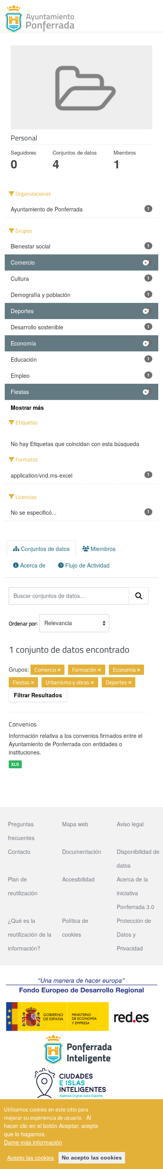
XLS (15, 764)
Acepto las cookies (30, 1158)
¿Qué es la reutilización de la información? (29, 934)
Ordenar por (22, 623)
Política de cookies (75, 927)
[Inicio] (39, 19)
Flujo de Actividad (87, 565)
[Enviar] (139, 596)
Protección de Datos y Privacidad (134, 934)
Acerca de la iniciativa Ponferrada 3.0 (135, 893)
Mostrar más (27, 407)
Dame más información (33, 1142)
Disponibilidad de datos (138, 858)
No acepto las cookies (92, 1157)
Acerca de (32, 565)
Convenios (22, 724)
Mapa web (75, 824)
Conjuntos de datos (44, 549)
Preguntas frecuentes (21, 831)
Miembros (102, 549)
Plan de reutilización (23, 886)
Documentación (81, 851)
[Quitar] (59, 670)
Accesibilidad (78, 879)
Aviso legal (130, 824)
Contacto (19, 851)
